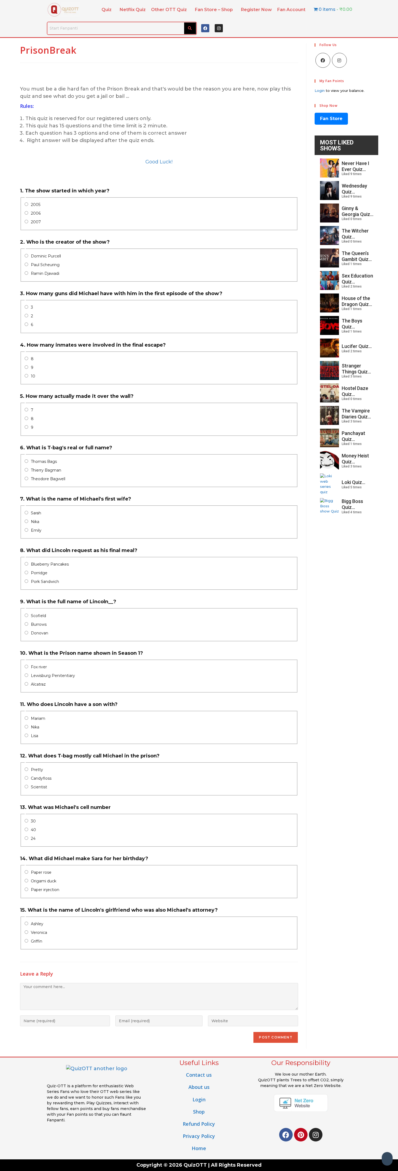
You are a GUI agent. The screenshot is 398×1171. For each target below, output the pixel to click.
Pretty (37, 769)
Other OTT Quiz (169, 9)
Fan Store (331, 118)
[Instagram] (219, 28)
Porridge (39, 572)
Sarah (36, 513)
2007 (36, 222)
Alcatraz (38, 684)
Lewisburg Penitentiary (53, 675)
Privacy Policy (199, 1136)
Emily (36, 530)
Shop (199, 1111)
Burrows (39, 624)
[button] (108, 9)
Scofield (38, 615)
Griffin (36, 941)
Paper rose (41, 872)
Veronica (39, 932)
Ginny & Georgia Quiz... (357, 211)
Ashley (37, 923)
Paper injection (45, 889)
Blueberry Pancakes (50, 564)
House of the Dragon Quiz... (357, 301)
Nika (35, 521)
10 (33, 376)
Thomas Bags (44, 461)
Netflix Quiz (133, 9)
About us (199, 1087)
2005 (35, 204)
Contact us (199, 1075)
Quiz (107, 9)
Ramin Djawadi (45, 273)
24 (33, 838)
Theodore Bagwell (48, 478)
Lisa (34, 735)
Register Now (256, 9)
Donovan (39, 633)
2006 (36, 213)
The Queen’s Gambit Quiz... (357, 256)
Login (320, 90)
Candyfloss (41, 778)
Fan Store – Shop (214, 9)
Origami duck (43, 881)
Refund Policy (199, 1124)
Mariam (38, 718)
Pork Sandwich (45, 581)
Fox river (39, 666)
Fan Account (291, 9)
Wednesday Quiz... (354, 189)
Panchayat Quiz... (353, 436)
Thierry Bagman (46, 470)
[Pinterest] (301, 1134)
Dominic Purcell (46, 256)
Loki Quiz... (353, 482)
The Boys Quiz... (352, 324)
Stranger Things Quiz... (356, 369)
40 (33, 829)
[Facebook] (205, 28)
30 (33, 821)
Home (199, 1148)
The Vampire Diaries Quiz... (356, 414)
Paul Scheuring (45, 264)
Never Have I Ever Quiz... (355, 166)
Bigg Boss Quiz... (352, 504)
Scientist (39, 787)
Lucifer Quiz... (357, 346)
